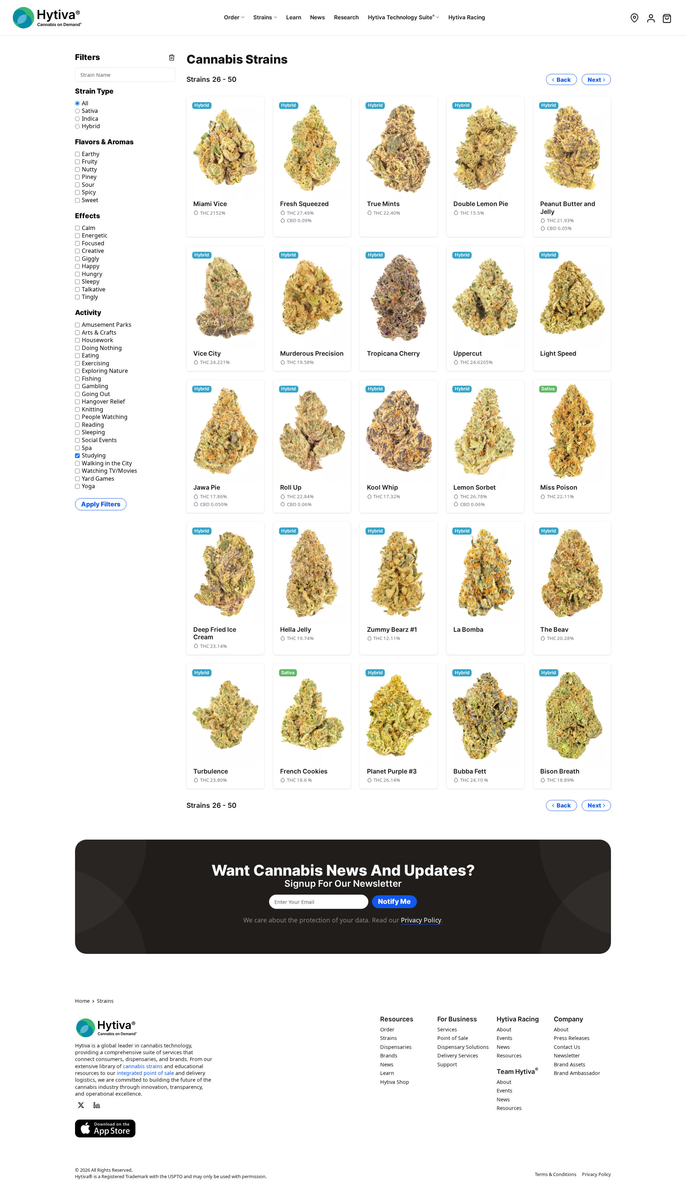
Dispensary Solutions (463, 1047)
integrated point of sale (145, 1073)
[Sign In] (650, 17)
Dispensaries (396, 1047)
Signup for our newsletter (343, 883)
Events (504, 1038)
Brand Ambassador (577, 1073)
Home (82, 1001)
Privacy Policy (421, 920)
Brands (388, 1055)
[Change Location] (634, 17)
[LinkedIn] (97, 1105)
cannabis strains (143, 1066)
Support (447, 1064)
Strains (388, 1038)
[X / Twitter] (80, 1105)
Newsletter (567, 1055)
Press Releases (572, 1038)
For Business (457, 1019)
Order (387, 1029)
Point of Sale (452, 1038)
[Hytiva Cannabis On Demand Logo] (47, 17)
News (386, 1064)
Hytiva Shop (394, 1082)
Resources (396, 1019)
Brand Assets (569, 1064)
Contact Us (567, 1047)
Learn (387, 1073)
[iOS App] (105, 1129)
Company (568, 1019)
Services (447, 1029)
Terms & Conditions (555, 1174)
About (504, 1029)
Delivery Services (457, 1055)
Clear (171, 57)
